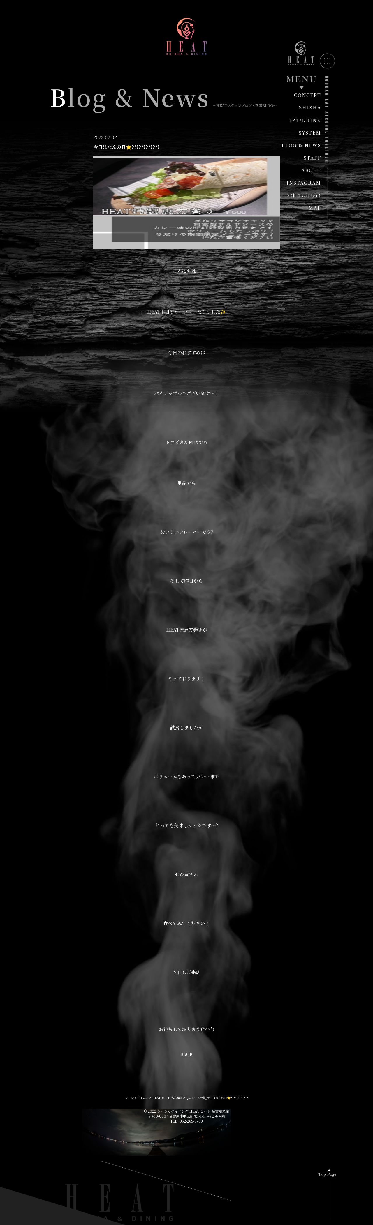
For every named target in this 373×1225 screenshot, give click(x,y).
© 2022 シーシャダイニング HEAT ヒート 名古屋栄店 (186, 1111)
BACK (186, 1054)
